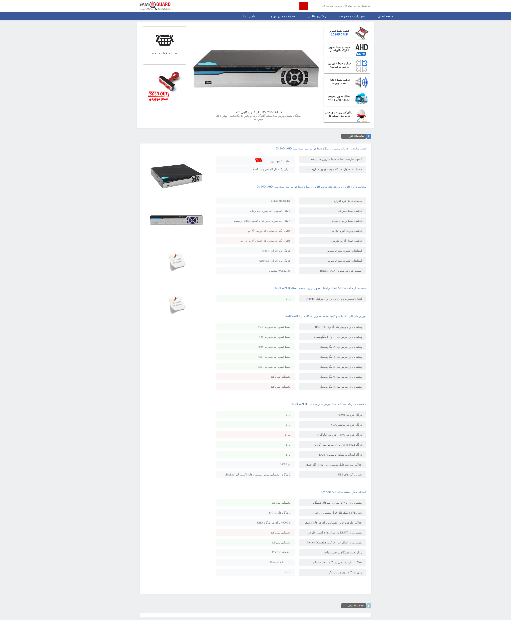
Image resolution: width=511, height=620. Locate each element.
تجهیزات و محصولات (352, 16)
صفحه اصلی (385, 16)
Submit (303, 5)
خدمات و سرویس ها (282, 16)
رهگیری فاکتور (317, 16)
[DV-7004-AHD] (177, 193)
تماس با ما (249, 16)
